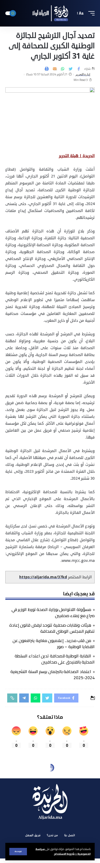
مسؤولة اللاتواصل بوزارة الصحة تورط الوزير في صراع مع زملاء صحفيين (53, 612)
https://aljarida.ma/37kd (43, 577)
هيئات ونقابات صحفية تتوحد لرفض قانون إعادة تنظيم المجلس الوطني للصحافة (52, 628)
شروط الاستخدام (64, 853)
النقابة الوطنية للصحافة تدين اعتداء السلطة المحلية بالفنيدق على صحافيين (55, 659)
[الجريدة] (50, 13)
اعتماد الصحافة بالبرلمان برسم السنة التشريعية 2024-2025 (52, 674)
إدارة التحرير (82, 74)
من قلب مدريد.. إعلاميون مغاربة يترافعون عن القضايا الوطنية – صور (54, 643)
